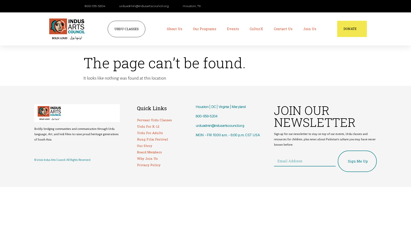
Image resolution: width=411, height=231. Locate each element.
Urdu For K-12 (148, 126)
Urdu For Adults (150, 133)
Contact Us (283, 29)
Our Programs (204, 29)
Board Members (149, 152)
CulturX (256, 29)
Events (233, 29)
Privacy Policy (149, 165)
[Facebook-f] (37, 149)
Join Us (309, 29)
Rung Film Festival (152, 139)
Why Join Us (147, 158)
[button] (294, 6)
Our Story (144, 146)
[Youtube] (54, 149)
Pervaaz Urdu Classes (154, 120)
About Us (174, 29)
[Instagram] (45, 149)
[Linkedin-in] (63, 149)
